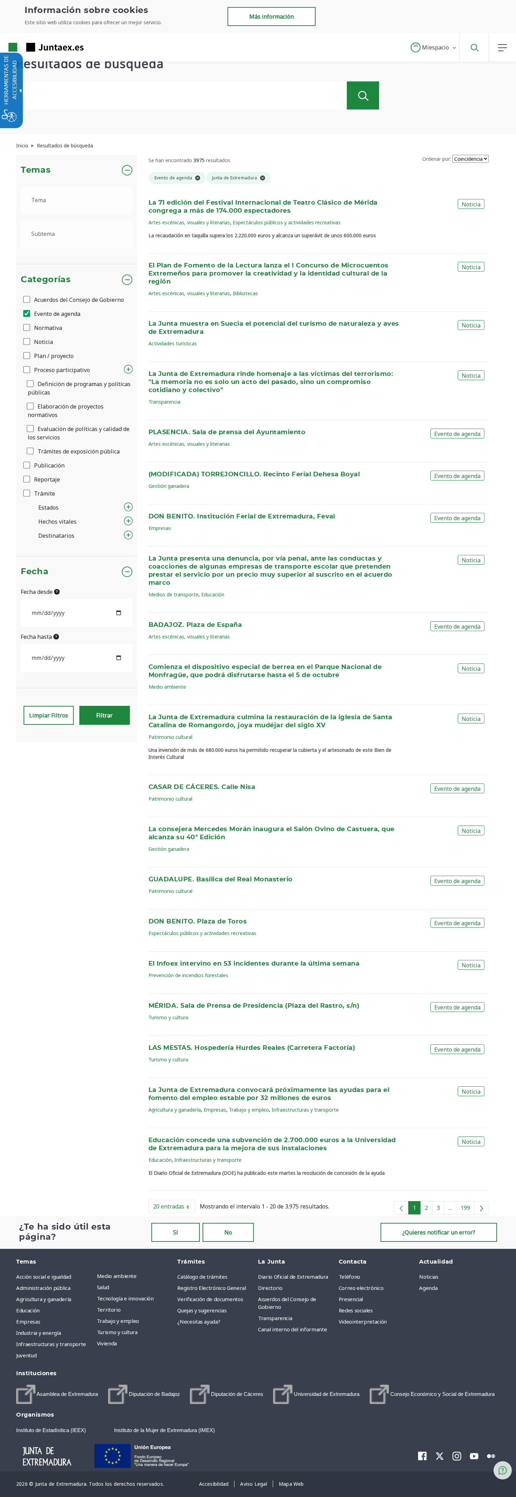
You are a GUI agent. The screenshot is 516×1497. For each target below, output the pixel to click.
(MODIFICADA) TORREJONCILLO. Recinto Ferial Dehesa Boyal (254, 474)
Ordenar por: (436, 158)
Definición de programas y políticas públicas (79, 388)
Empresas (159, 528)
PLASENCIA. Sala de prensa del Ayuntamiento (227, 432)
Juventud (26, 1355)
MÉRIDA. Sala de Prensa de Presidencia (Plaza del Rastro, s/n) (253, 1006)
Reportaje (46, 479)
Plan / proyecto (53, 356)
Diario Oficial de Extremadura (293, 1276)
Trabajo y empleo (249, 1109)
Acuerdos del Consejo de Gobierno (78, 300)
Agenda (428, 1287)
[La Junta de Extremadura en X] (439, 1456)
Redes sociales (356, 1310)
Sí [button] (175, 1232)
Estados (48, 507)
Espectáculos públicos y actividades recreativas (286, 222)
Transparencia (164, 401)
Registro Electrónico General (211, 1287)
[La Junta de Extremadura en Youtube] (474, 1455)
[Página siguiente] (481, 1207)
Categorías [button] (46, 280)
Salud (103, 1287)
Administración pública (43, 1287)
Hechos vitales (57, 521)
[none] (401, 1207)
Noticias (428, 1276)
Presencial (351, 1299)
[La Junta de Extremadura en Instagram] (456, 1456)
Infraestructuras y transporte (305, 1109)
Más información (271, 16)
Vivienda (107, 1343)
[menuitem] (135, 1276)
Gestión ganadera (168, 486)
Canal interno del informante (292, 1329)
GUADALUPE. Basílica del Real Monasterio (220, 879)
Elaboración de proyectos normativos (66, 411)
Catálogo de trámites (202, 1276)
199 (468, 1209)
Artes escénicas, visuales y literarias (189, 222)
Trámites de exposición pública (78, 451)
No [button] (228, 1232)
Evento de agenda (56, 314)
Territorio (109, 1309)
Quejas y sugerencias (201, 1310)
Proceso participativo (61, 370)
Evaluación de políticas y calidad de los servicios (79, 433)
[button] (433, 47)
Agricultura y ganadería (174, 1109)
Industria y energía (38, 1332)
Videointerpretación (363, 1321)
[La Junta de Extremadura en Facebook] (422, 1456)
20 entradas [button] (174, 1208)
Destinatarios (56, 535)
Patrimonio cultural (170, 737)
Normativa (47, 328)
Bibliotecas (245, 293)
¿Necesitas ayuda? (198, 1321)
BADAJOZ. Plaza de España (195, 625)
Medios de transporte (173, 594)
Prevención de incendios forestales (188, 975)
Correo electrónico (361, 1287)
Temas (36, 170)
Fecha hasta (37, 637)
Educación (212, 594)
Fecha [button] (34, 572)
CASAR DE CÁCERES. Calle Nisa (202, 787)
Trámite (44, 493)
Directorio (270, 1287)
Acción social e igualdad (43, 1276)
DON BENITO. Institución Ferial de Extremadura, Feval (241, 517)
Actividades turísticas (172, 343)
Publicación (49, 465)
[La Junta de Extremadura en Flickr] (491, 1455)
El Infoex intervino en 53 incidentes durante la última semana (254, 964)
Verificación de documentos (210, 1299)
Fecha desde (37, 592)
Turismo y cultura (168, 1017)
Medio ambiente (167, 686)
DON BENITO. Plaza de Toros (197, 922)
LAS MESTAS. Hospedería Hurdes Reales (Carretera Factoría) (251, 1048)
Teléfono (349, 1276)
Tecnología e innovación (125, 1298)
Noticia (43, 342)
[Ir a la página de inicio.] (33, 47)
